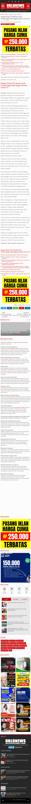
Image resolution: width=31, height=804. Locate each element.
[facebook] (8, 1)
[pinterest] (15, 1)
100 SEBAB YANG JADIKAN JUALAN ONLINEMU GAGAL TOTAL (16, 793)
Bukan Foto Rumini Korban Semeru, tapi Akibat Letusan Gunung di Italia (15, 331)
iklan (10, 650)
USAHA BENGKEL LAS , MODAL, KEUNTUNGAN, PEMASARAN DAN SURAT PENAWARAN (18, 630)
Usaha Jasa (4, 648)
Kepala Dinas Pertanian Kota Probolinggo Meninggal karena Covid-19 (14, 85)
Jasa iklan (3, 440)
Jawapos (20, 305)
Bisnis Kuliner (20, 640)
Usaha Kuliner (12, 648)
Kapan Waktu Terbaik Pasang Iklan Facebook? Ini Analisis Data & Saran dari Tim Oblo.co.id (18, 623)
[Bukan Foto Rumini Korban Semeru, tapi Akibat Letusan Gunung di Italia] (15, 329)
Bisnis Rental (13, 643)
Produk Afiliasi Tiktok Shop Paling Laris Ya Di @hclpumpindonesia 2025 (17, 11)
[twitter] (12, 1)
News (23, 305)
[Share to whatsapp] (15, 308)
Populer (6, 599)
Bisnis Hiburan (4, 640)
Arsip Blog (15, 599)
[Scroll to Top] (28, 800)
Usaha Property (20, 648)
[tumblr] (22, 1)
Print (8, 24)
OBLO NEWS (8, 799)
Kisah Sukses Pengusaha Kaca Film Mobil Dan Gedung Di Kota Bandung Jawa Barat (18, 771)
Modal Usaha (23, 645)
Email (13, 24)
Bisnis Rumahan (21, 643)
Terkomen (24, 599)
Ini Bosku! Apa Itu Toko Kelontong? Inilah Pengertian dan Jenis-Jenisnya (17, 616)
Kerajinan (16, 645)
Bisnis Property (5, 643)
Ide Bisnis (3, 645)
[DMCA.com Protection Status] (15, 747)
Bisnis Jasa (12, 640)
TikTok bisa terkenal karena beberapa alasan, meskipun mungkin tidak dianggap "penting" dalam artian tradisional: (16, 66)
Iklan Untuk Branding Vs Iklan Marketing (16, 787)
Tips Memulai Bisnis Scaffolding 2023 (16, 602)
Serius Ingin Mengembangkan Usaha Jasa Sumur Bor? (15, 54)
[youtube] (18, 1)
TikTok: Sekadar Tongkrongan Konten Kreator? (13, 71)
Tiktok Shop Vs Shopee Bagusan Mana (11, 69)
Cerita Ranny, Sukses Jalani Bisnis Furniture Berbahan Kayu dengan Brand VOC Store (17, 777)
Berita (15, 305)
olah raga (28, 305)
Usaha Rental (4, 650)
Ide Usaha (9, 645)
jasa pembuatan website (13, 348)
